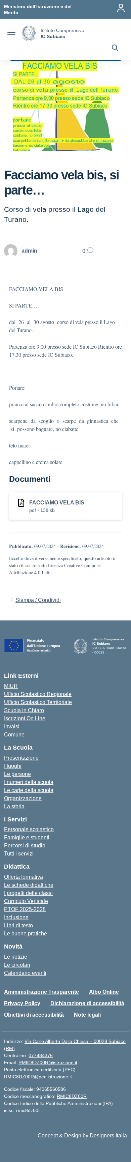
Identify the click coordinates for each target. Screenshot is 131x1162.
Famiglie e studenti (26, 837)
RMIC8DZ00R (72, 1096)
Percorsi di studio (24, 845)
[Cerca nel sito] (115, 48)
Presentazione (21, 758)
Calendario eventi (25, 973)
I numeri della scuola (28, 782)
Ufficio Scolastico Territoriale (38, 702)
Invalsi (11, 726)
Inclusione (16, 917)
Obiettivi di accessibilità (34, 1015)
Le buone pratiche (25, 933)
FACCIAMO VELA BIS (56, 502)
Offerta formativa (23, 877)
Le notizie (15, 957)
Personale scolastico (29, 829)
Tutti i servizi (19, 853)
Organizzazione (23, 798)
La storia (14, 806)
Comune (14, 734)
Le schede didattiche (28, 885)
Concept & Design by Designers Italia (82, 1135)
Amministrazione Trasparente (41, 992)
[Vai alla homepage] (29, 33)
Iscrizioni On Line (24, 718)
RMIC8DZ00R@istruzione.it (47, 1062)
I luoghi (12, 766)
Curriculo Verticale (26, 901)
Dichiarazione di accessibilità (87, 1003)
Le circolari (17, 965)
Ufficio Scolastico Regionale (38, 694)
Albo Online (104, 992)
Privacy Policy (22, 1003)
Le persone (17, 774)
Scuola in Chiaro (24, 710)
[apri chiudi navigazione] (11, 33)
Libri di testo (18, 925)
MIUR (11, 686)
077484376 (41, 1055)
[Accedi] (121, 7)
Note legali (87, 1015)
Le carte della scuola (28, 790)
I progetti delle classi (28, 893)
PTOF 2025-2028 (25, 909)
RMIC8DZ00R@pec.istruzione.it (38, 1076)
